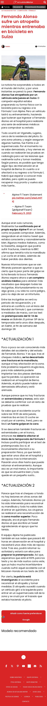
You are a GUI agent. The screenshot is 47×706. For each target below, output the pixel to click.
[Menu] (2, 2)
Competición (22, 11)
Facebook (6, 666)
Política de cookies (12, 697)
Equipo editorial (32, 677)
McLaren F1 (17, 7)
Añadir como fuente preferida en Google (26, 616)
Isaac (7, 46)
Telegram (29, 666)
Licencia (27, 697)
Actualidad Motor (8, 11)
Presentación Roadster (35, 7)
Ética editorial (16, 682)
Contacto (25, 701)
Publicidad (39, 697)
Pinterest (17, 666)
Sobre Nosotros (16, 677)
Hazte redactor (31, 682)
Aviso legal (37, 692)
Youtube (23, 666)
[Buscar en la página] (45, 2)
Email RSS (35, 666)
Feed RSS (40, 666)
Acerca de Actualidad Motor (17, 692)
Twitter (12, 666)
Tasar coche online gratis (32, 687)
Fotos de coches (12, 687)
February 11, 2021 (21, 213)
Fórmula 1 (32, 11)
